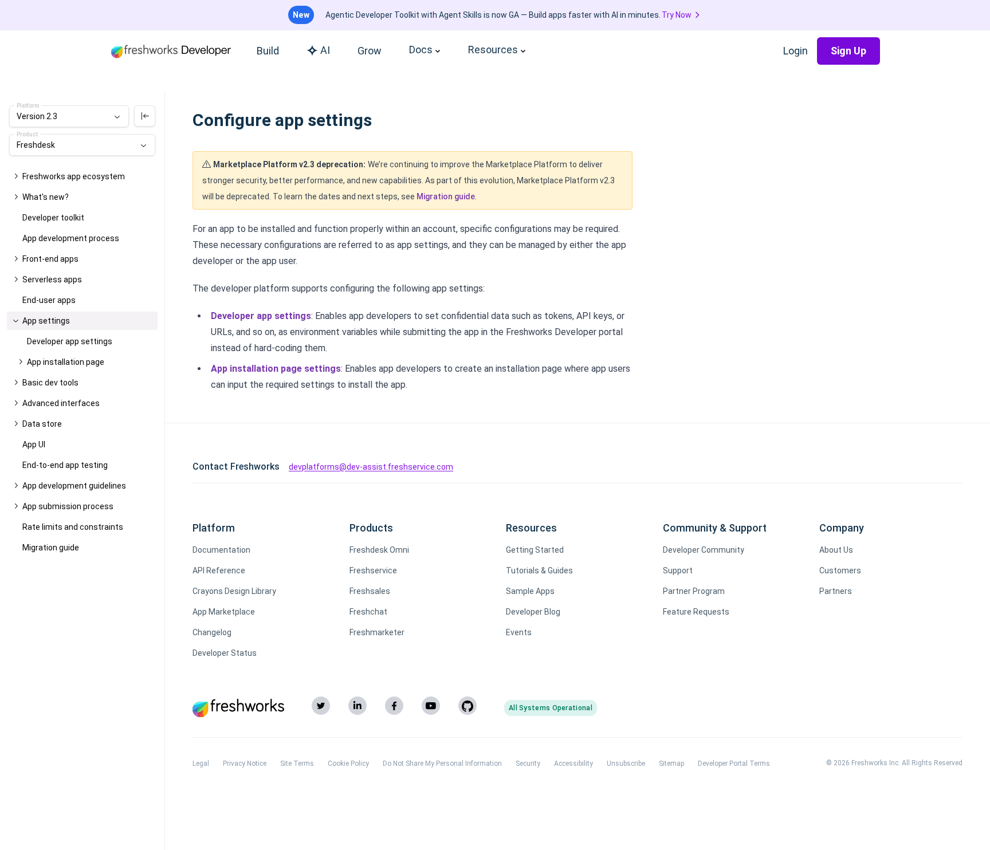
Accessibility (573, 764)
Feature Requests (696, 611)
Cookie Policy (348, 764)
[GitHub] (467, 705)
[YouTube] (431, 705)
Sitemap (671, 764)
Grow (370, 51)
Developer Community (703, 549)
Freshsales (369, 591)
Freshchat (368, 611)
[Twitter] (321, 705)
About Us (836, 549)
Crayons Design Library (234, 591)
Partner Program (694, 591)
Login (795, 51)
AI (325, 50)
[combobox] (69, 116)
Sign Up (848, 51)
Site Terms (297, 764)
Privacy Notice (244, 764)
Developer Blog (533, 611)
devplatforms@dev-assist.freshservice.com (371, 466)
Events (519, 632)
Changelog (211, 632)
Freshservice (373, 570)
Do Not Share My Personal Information (442, 764)
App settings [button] (46, 320)
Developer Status (224, 653)
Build (268, 51)
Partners (835, 591)
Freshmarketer (376, 632)
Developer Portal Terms (734, 764)
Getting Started (535, 549)
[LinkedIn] (357, 705)
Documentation (221, 549)
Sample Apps (530, 591)
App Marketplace (223, 611)
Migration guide (446, 196)
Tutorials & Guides (539, 570)
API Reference (218, 570)
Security (528, 764)
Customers (840, 570)
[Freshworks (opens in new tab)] (238, 708)
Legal (200, 764)
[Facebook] (394, 705)
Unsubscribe (626, 764)
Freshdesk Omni (379, 549)
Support (678, 570)
